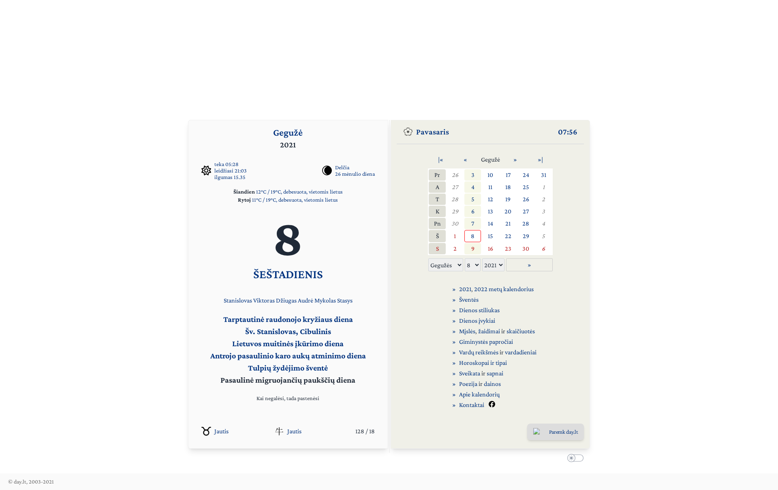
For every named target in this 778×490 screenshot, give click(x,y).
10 (490, 174)
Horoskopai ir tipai (483, 362)
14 (490, 223)
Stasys (345, 300)
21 (508, 223)
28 (454, 199)
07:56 (567, 131)
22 (508, 235)
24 (526, 174)
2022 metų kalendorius (504, 288)
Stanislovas (238, 300)
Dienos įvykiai (477, 320)
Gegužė (288, 132)
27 (455, 186)
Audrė (305, 300)
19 (508, 199)
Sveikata (469, 373)
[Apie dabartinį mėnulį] (327, 170)
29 (455, 211)
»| (540, 159)
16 (490, 248)
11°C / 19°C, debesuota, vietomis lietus (295, 199)
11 (490, 186)
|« (440, 159)
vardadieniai (520, 352)
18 (508, 186)
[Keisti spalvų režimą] (574, 459)
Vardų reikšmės (478, 352)
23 (508, 248)
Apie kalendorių (479, 394)
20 (507, 211)
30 (454, 223)
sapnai (495, 373)
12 (490, 199)
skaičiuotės (521, 331)
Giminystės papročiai (486, 341)
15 (490, 235)
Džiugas (286, 300)
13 (490, 211)
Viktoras (264, 300)
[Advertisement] (389, 56)
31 (543, 174)
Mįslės (467, 331)
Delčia (342, 167)
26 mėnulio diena (355, 173)
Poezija (468, 383)
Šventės (469, 299)
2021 (465, 288)
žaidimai (489, 331)
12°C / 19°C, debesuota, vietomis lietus (299, 191)
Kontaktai (471, 404)
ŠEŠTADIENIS (288, 274)
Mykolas (325, 300)
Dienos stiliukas (479, 310)
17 (508, 174)
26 (455, 174)
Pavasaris (432, 131)
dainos (492, 383)
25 (526, 186)
